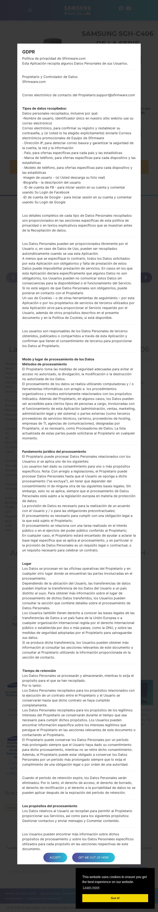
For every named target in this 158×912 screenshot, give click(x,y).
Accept (55, 857)
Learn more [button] (91, 887)
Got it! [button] (115, 898)
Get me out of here (93, 857)
